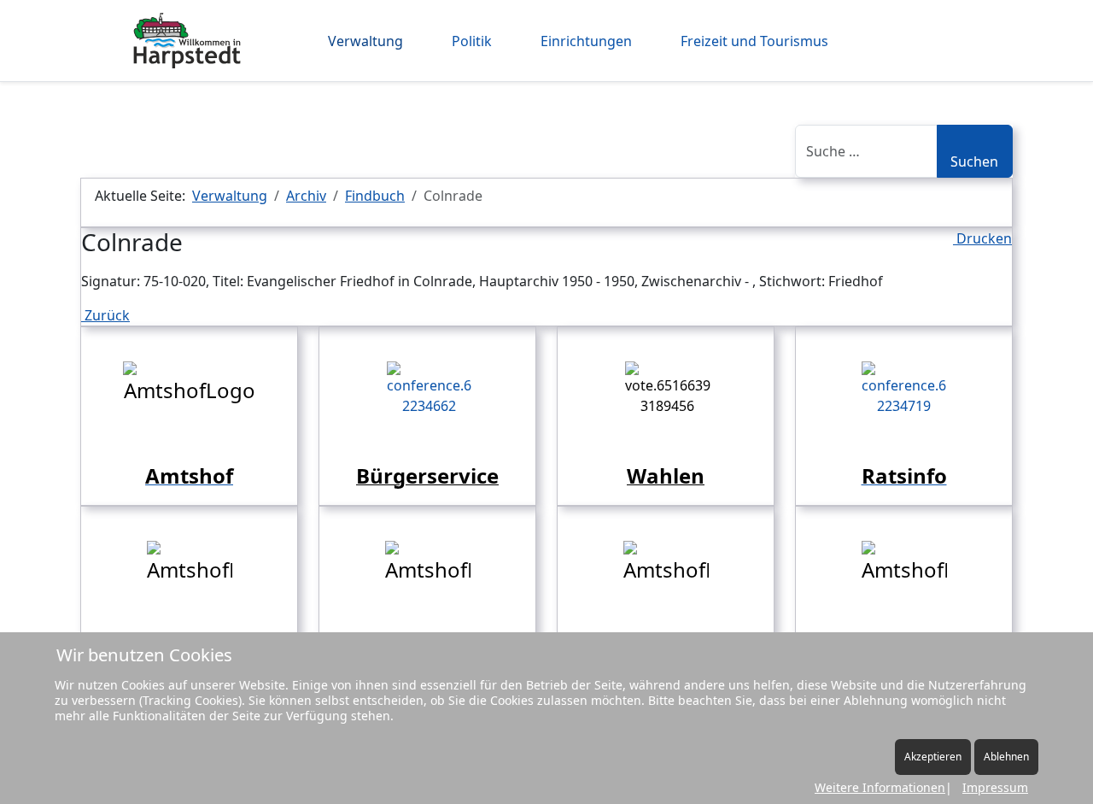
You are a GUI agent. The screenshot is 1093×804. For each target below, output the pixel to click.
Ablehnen (1006, 756)
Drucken (982, 238)
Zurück (105, 315)
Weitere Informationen (880, 787)
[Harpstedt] (187, 40)
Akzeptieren (932, 756)
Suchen (974, 161)
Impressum (995, 787)
